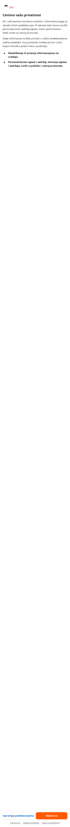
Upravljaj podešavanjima (18, 815)
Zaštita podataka (31, 822)
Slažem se (51, 815)
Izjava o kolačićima (51, 822)
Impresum (15, 822)
